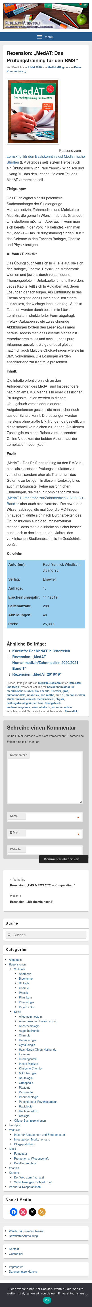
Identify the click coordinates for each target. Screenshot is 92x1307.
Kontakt (14, 1249)
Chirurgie (24, 1035)
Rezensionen (17, 964)
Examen (24, 1054)
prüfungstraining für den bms (25, 703)
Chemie (24, 988)
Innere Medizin (28, 1063)
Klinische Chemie (30, 1068)
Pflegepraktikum (24, 1144)
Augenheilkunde (29, 1030)
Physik (23, 992)
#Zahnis (14, 1168)
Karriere (14, 1172)
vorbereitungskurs (18, 707)
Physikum (25, 997)
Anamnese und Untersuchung (38, 1021)
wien (35, 707)
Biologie (24, 983)
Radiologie (25, 1106)
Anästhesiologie (29, 1026)
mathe (50, 695)
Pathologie (26, 1092)
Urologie (24, 1116)
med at (60, 695)
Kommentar (18, 755)
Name (14, 816)
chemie (44, 691)
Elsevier (56, 691)
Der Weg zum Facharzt (29, 1177)
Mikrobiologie (27, 1073)
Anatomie (25, 974)
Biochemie (26, 978)
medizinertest (45, 699)
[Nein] (86, 1295)
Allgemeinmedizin (30, 1016)
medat (70, 695)
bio (37, 691)
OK (47, 1300)
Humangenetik (28, 1059)
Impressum (16, 1267)
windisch (44, 707)
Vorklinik (19, 969)
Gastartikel (16, 1254)
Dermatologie (27, 1040)
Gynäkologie (27, 1045)
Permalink (71, 711)
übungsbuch (53, 703)
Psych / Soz (27, 1007)
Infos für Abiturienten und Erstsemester (39, 1134)
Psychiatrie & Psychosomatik (38, 1101)
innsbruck (33, 695)
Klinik (17, 1012)
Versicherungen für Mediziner (33, 1182)
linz (43, 695)
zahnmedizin (64, 707)
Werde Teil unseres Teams (26, 1231)
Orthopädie (26, 1083)
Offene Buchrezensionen (30, 1120)
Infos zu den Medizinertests (32, 1139)
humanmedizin (16, 695)
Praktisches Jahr (25, 1163)
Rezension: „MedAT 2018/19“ (37, 674)
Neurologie (26, 1078)
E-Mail (14, 832)
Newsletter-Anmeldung (23, 1236)
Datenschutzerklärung (23, 1271)
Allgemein (15, 959)
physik (60, 699)
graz (65, 691)
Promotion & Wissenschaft (31, 1158)
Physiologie (26, 1002)
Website (15, 849)
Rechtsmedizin (28, 1111)
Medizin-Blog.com (59, 67)
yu (52, 707)
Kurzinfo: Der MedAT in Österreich (41, 650)
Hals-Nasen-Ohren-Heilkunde (37, 1049)
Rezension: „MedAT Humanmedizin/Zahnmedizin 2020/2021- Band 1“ (45, 662)
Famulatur (20, 1153)
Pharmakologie (28, 1097)
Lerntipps (15, 1125)
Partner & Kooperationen (25, 1187)
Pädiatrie (24, 1087)
